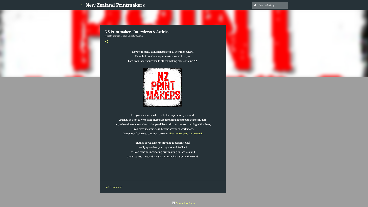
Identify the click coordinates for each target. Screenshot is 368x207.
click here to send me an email (186, 133)
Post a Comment (113, 186)
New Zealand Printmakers (115, 5)
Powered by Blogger (186, 203)
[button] (106, 42)
